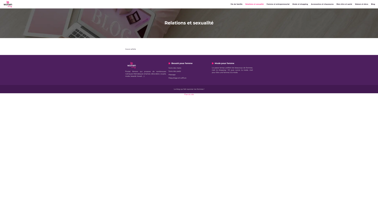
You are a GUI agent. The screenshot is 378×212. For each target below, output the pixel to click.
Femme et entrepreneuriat (278, 4)
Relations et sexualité (254, 4)
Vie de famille (236, 4)
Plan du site (189, 94)
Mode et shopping (300, 4)
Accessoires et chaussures (322, 4)
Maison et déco (361, 4)
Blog (373, 4)
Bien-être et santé (344, 4)
